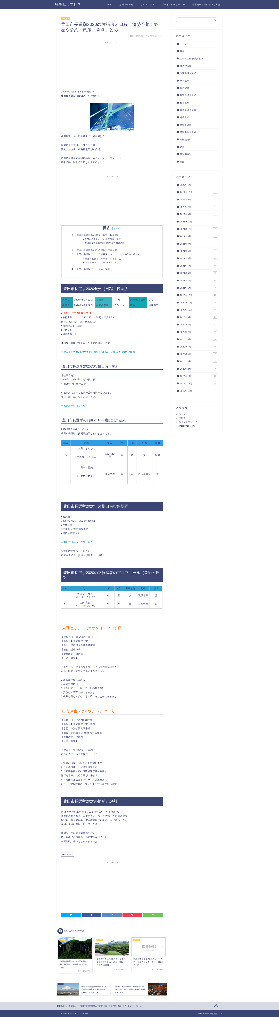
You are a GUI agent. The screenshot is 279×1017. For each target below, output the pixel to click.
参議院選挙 (186, 66)
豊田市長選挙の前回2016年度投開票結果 (104, 243)
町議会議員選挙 (188, 110)
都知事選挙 (186, 154)
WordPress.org (187, 426)
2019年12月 (198, 383)
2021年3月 (198, 273)
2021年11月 (197, 221)
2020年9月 (198, 317)
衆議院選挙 (186, 139)
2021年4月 (198, 266)
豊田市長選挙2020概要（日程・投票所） (98, 234)
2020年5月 (198, 346)
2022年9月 (197, 199)
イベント (184, 44)
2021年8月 (197, 244)
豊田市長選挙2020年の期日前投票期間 (97, 249)
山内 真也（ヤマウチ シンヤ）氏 (101, 262)
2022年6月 (197, 214)
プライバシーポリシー (173, 4)
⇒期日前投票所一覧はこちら (77, 542)
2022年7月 (197, 207)
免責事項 (84, 1013)
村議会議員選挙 (188, 95)
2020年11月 (198, 302)
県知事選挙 (186, 125)
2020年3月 (198, 361)
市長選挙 (65, 18)
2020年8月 (197, 324)
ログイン (183, 414)
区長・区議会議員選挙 (191, 58)
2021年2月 (198, 280)
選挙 (182, 147)
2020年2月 (198, 369)
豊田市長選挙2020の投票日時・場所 (103, 239)
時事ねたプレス (68, 4)
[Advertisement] (112, 65)
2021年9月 (197, 236)
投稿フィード (186, 418)
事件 (182, 51)
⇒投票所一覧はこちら (73, 405)
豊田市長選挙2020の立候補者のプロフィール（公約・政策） (108, 254)
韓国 (182, 161)
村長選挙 (184, 102)
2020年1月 (198, 376)
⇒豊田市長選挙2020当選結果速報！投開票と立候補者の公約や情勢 (98, 352)
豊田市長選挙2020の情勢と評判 (93, 269)
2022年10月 (197, 192)
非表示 (116, 229)
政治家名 (184, 88)
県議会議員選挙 (188, 132)
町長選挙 (184, 117)
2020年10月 (198, 310)
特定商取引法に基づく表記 (206, 4)
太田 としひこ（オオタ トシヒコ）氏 (103, 258)
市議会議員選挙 (188, 73)
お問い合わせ (126, 4)
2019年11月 (197, 391)
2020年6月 (198, 339)
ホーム (108, 4)
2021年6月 (197, 251)
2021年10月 (198, 229)
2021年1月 (198, 288)
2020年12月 (198, 295)
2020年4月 (198, 354)
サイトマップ (147, 4)
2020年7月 (198, 332)
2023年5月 (197, 185)
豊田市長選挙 (68, 854)
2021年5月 (198, 258)
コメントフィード (188, 422)
